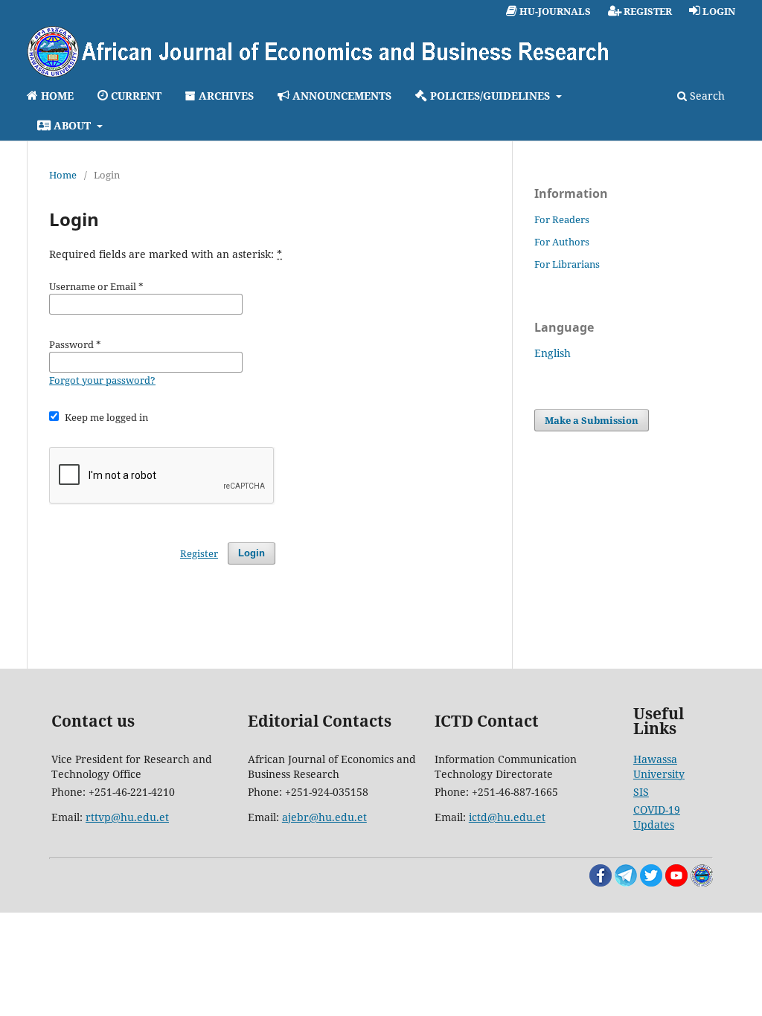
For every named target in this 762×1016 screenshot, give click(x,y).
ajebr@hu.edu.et (324, 817)
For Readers (561, 219)
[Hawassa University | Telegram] (626, 882)
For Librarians (567, 264)
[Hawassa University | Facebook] (600, 882)
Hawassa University (659, 766)
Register (199, 553)
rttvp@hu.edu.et (127, 817)
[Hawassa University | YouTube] (676, 882)
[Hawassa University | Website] (702, 882)
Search (706, 96)
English (552, 353)
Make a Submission (591, 420)
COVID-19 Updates (656, 817)
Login (251, 553)
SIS (641, 792)
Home (63, 174)
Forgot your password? (102, 380)
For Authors (561, 241)
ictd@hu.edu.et (507, 817)
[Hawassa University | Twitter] (651, 882)
